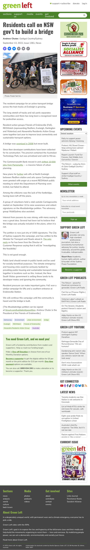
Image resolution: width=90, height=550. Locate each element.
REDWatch (17, 324)
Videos (27, 501)
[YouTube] (61, 385)
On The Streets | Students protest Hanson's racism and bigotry (74, 308)
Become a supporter (15, 358)
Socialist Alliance (74, 501)
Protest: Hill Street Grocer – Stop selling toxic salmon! (73, 146)
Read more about (15, 540)
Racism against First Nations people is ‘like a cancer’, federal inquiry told (74, 437)
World (5, 501)
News (38, 43)
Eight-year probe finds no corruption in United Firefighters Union (72, 418)
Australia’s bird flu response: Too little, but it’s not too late (73, 427)
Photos (27, 496)
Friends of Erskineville (32, 324)
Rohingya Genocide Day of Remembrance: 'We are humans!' (73, 344)
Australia (35, 328)
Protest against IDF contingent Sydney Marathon (70, 334)
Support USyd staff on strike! (71, 174)
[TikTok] (70, 385)
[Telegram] (76, 385)
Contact (49, 501)
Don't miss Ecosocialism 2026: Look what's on (72, 363)
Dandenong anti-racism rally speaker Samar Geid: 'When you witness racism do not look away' (73, 354)
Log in (84, 3)
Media (30, 14)
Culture (6, 504)
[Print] (19, 48)
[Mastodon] (4, 48)
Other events (73, 184)
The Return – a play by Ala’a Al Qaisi (73, 165)
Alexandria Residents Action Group (16, 328)
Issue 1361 (29, 43)
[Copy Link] (28, 48)
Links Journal (72, 496)
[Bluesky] (14, 48)
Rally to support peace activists (71, 139)
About (48, 496)
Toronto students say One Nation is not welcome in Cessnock (72, 399)
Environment (19, 320)
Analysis (6, 499)
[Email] (23, 48)
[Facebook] (9, 48)
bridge (46, 320)
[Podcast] (65, 385)
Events (39, 14)
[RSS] (86, 385)
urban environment (34, 320)
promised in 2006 (24, 143)
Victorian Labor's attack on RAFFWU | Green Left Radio (74, 300)
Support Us (18, 15)
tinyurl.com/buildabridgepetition (20, 310)
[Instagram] (73, 385)
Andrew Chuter (10, 38)
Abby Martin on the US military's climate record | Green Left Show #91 (72, 318)
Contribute (50, 499)
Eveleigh (7, 324)
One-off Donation (20, 352)
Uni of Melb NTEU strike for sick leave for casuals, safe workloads (73, 409)
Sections (7, 14)
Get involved (49, 15)
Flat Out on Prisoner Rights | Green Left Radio (74, 293)
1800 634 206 (26, 368)
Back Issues (8, 507)
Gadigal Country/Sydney (30, 38)
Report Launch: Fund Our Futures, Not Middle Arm (72, 156)
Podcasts (28, 499)
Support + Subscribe (61, 3)
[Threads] (83, 385)
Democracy (8, 320)
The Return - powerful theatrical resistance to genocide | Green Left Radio (73, 285)
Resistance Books (74, 499)
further (20, 174)
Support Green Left (72, 227)
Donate (76, 3)
